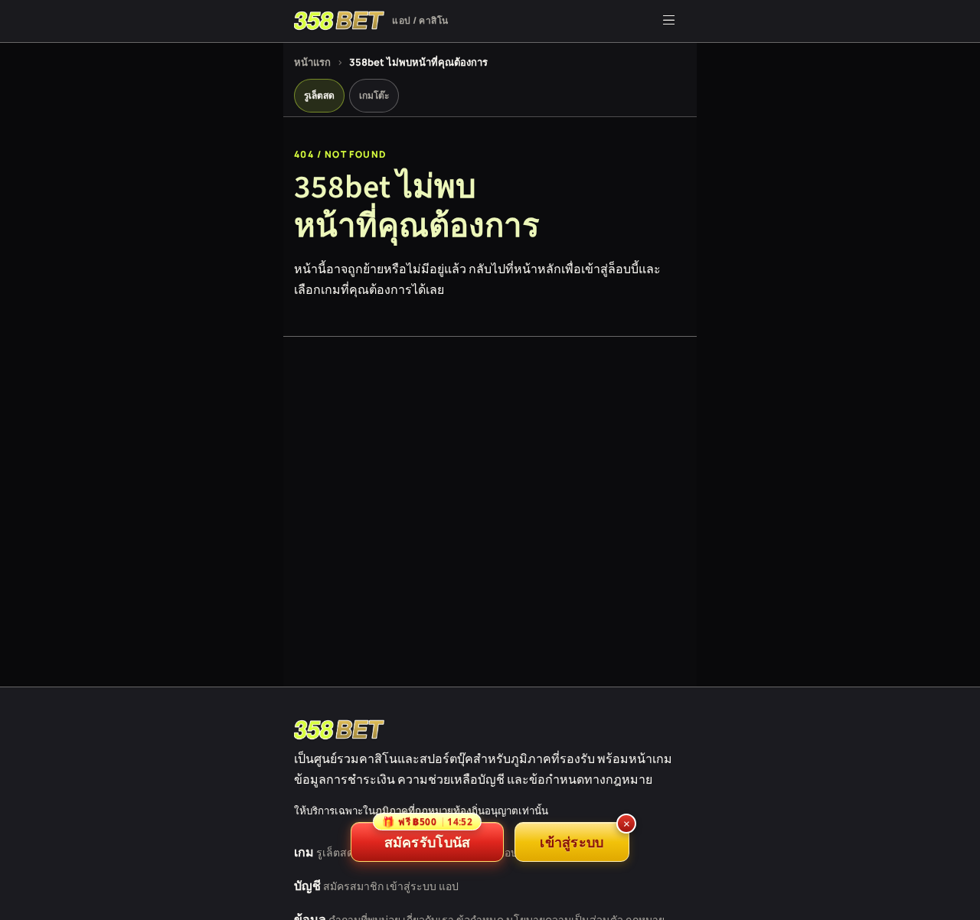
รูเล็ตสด (319, 95)
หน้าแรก (312, 62)
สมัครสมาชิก (353, 886)
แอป (449, 886)
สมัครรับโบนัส (427, 836)
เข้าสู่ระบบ (411, 886)
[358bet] (340, 730)
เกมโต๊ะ (374, 95)
